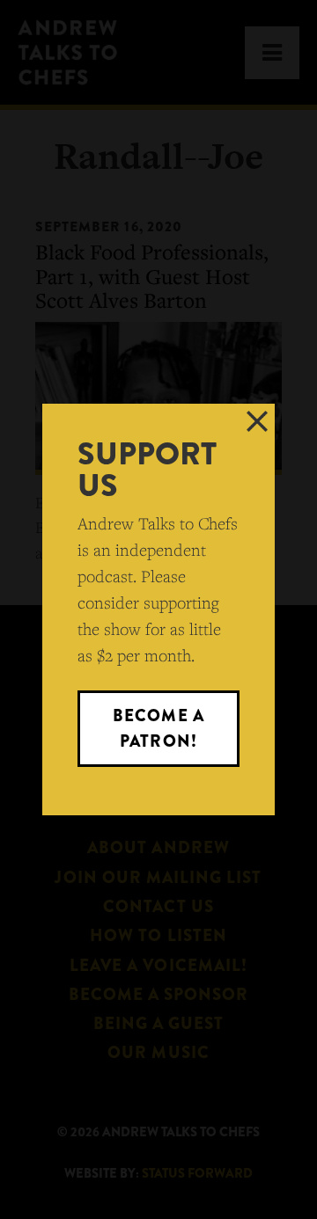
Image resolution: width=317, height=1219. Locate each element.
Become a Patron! (158, 728)
